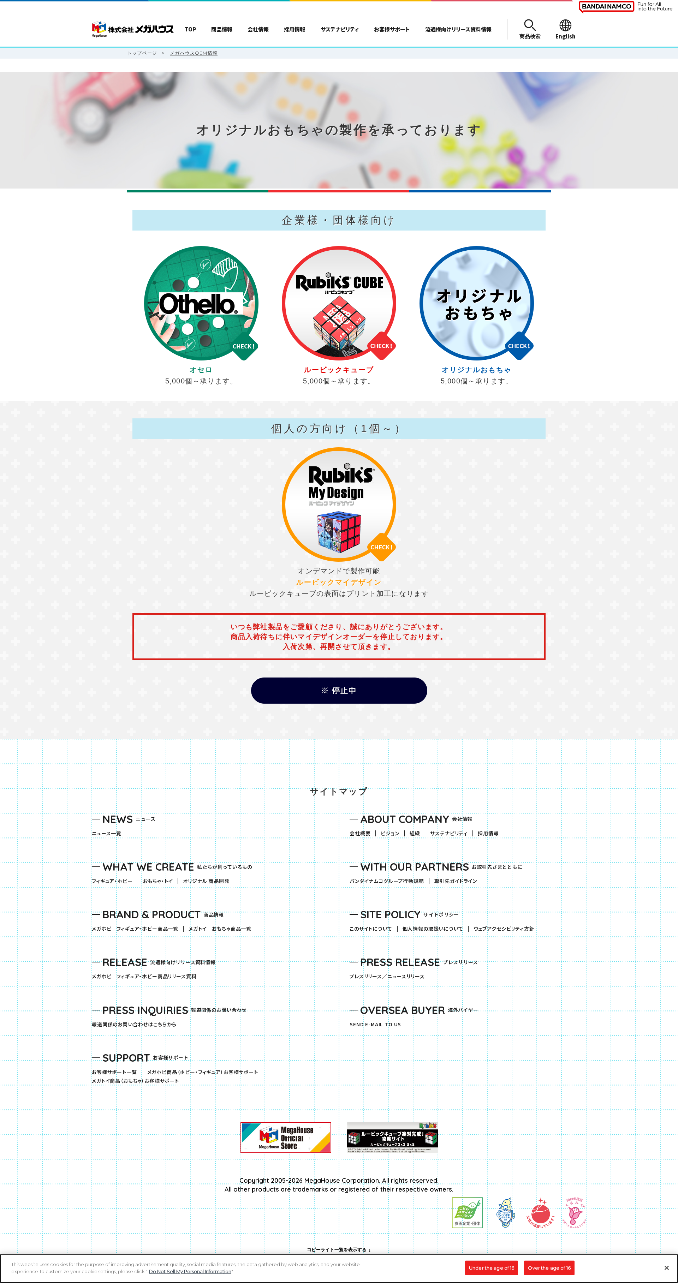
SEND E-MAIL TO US (375, 1024)
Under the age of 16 (491, 1268)
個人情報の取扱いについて (433, 929)
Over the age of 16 (549, 1268)
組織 (415, 833)
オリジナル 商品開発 (206, 881)
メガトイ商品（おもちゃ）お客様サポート (138, 1081)
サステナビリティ (449, 833)
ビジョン (390, 833)
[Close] (666, 1268)
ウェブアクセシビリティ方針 (504, 929)
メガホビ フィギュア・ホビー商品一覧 (137, 929)
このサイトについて (371, 929)
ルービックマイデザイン (339, 582)
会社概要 (360, 833)
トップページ (142, 53)
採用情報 (488, 833)
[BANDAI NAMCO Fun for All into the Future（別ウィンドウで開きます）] (625, 7)
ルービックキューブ (339, 370)
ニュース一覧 (106, 833)
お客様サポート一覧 (114, 1072)
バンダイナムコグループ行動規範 (387, 881)
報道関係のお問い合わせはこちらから (134, 1024)
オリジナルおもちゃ (477, 370)
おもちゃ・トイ (160, 881)
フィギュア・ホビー (115, 881)
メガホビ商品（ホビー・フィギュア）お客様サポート (205, 1072)
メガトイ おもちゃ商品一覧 (222, 929)
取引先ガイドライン (455, 881)
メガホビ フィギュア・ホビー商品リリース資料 (146, 976)
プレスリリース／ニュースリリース (387, 976)
